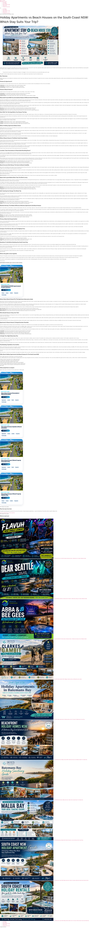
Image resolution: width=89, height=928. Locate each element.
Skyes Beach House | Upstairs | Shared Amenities (11, 427)
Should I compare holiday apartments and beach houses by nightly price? (13, 363)
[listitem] (43, 558)
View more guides (3, 512)
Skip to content (2, 0)
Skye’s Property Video (6, 4)
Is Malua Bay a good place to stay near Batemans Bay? (10, 360)
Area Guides (5, 3)
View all (1, 518)
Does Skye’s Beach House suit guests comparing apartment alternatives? (13, 364)
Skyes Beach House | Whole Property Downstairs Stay (11, 461)
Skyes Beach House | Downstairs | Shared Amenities (10, 394)
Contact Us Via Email (6, 6)
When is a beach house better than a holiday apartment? (10, 359)
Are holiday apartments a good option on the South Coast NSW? (11, 356)
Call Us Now (5, 5)
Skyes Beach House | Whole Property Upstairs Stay (11, 494)
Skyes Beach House (3, 1)
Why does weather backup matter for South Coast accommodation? (12, 362)
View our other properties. (10, 512)
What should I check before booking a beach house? (9, 361)
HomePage (4, 2)
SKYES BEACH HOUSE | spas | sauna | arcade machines (11, 286)
